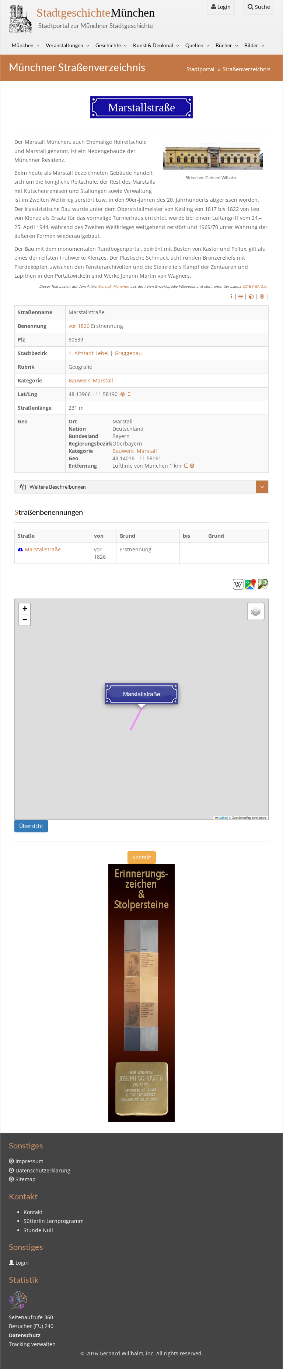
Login (223, 6)
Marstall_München (114, 286)
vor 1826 (79, 325)
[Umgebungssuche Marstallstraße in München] (262, 296)
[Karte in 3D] (251, 296)
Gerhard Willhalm (121, 1353)
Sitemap (25, 1179)
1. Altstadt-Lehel (89, 353)
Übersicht (31, 825)
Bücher (224, 45)
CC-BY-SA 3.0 (255, 286)
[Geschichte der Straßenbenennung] (240, 296)
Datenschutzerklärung (42, 1170)
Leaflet (222, 817)
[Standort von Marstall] (192, 465)
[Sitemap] (18, 1299)
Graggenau (128, 353)
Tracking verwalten (32, 1344)
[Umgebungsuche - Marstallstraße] (122, 394)
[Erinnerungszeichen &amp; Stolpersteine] (141, 992)
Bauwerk (80, 380)
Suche (262, 6)
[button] (24, 608)
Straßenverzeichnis (246, 69)
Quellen (194, 45)
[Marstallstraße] (238, 583)
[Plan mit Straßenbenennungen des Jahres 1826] (186, 465)
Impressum (29, 1161)
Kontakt (141, 857)
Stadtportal (200, 69)
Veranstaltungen (64, 45)
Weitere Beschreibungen (57, 487)
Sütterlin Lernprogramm (54, 1220)
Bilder (251, 45)
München (95, 12)
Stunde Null (38, 1230)
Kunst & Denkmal (153, 45)
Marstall (104, 380)
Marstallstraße (43, 549)
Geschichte (108, 45)
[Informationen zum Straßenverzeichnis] (232, 296)
